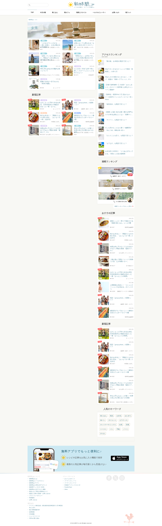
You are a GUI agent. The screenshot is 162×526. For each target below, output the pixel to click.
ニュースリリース (34, 516)
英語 (111, 416)
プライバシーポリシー (35, 495)
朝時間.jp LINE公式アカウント (38, 485)
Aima (66, 489)
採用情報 (31, 512)
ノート (125, 429)
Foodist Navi (68, 487)
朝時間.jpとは (33, 479)
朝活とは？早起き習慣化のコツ (38, 491)
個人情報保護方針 (34, 510)
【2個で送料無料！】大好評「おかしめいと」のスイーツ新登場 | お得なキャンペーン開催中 (119, 87)
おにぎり (128, 416)
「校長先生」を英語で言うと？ (116, 104)
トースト (103, 429)
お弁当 (119, 416)
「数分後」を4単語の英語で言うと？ (118, 61)
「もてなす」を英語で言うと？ (116, 143)
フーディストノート (70, 481)
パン (111, 429)
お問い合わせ (33, 500)
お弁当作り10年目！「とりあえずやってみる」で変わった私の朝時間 (119, 152)
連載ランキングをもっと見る (123, 206)
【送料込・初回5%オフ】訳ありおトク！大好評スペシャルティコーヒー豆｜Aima (119, 97)
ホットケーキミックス (108, 425)
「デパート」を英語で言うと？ (116, 120)
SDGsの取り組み (34, 518)
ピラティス (123, 420)
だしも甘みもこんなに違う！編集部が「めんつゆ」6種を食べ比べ (118, 129)
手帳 (118, 429)
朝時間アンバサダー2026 (36, 487)
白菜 (120, 425)
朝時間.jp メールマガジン (36, 481)
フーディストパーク (70, 483)
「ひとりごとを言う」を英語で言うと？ (119, 135)
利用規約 (31, 498)
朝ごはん (103, 416)
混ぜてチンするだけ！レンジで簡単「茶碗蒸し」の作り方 (117, 70)
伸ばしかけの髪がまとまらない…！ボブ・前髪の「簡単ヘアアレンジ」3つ (118, 78)
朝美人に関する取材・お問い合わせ (39, 493)
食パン (102, 420)
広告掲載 (31, 514)
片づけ (102, 433)
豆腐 (127, 425)
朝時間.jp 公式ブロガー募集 (37, 489)
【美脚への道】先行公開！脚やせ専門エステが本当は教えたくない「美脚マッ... (117, 113)
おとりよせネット (69, 479)
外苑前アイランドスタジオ (72, 485)
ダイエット (112, 420)
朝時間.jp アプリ (34, 483)
